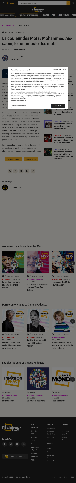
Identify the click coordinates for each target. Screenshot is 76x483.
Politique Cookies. (20, 89)
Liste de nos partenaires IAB (19, 100)
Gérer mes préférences (19, 105)
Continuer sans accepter (59, 69)
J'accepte (58, 105)
